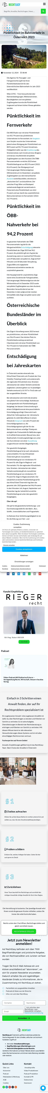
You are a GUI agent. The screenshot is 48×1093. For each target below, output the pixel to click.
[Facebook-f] (3, 1087)
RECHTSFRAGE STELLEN (24, 931)
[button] (8, 573)
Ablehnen (24, 555)
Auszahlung (32, 441)
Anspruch (19, 421)
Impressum (42, 566)
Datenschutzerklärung (34, 1013)
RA (5, 637)
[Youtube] (9, 1087)
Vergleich (36, 138)
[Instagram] (12, 1087)
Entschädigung (26, 247)
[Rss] (16, 1087)
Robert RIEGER (18, 637)
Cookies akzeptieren (24, 549)
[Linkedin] (6, 1087)
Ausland (10, 178)
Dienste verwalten (9, 545)
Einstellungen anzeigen (24, 561)
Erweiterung (31, 150)
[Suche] (43, 11)
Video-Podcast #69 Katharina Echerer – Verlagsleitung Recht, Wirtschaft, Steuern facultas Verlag (23, 679)
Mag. (9, 637)
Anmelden (24, 1018)
